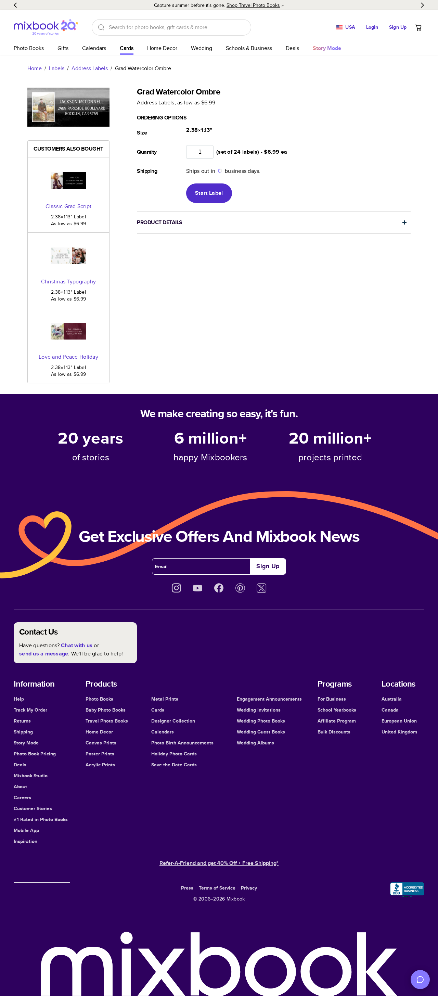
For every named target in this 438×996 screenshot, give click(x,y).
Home (34, 68)
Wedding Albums (255, 742)
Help (19, 698)
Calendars (94, 48)
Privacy (249, 888)
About (20, 786)
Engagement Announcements (269, 698)
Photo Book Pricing (35, 753)
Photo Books (29, 48)
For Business (332, 698)
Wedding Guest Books (261, 731)
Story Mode (26, 742)
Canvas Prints (101, 742)
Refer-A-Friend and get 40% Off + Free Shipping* (219, 863)
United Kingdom (399, 731)
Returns (22, 720)
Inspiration (25, 841)
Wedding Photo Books (261, 720)
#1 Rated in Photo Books (41, 819)
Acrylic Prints (100, 764)
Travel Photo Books (107, 720)
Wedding (201, 48)
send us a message (43, 653)
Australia (392, 698)
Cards (126, 48)
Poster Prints (100, 753)
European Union (399, 720)
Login (372, 27)
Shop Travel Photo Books (253, 5)
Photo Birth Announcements (182, 742)
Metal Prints (164, 698)
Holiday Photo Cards (174, 753)
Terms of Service (217, 888)
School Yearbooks (337, 709)
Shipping (23, 731)
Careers (22, 797)
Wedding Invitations (259, 709)
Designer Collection (173, 720)
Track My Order (30, 709)
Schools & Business (249, 48)
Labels (56, 68)
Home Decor (162, 48)
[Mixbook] (46, 27)
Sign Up (398, 27)
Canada (390, 709)
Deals (292, 48)
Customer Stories (33, 808)
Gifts (62, 48)
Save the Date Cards (174, 764)
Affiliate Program (337, 720)
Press (187, 888)
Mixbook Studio (31, 775)
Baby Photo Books (106, 709)
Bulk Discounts (334, 731)
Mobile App (26, 830)
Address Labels (90, 68)
